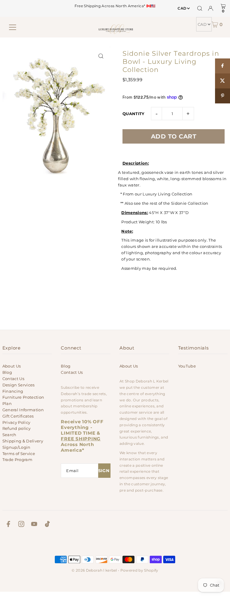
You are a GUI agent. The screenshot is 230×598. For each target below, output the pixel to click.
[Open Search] (199, 8)
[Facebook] (8, 525)
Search (9, 434)
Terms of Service (18, 453)
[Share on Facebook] (222, 65)
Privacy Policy (16, 422)
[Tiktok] (47, 525)
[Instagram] (21, 525)
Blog (7, 372)
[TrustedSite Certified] (115, 543)
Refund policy (16, 428)
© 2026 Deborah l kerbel (94, 570)
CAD (182, 8)
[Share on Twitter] (222, 80)
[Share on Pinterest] (222, 95)
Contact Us (13, 378)
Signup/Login (16, 447)
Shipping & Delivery (22, 441)
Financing (12, 391)
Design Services (18, 384)
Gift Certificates (18, 416)
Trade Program (17, 459)
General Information (23, 409)
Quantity (133, 113)
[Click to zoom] (101, 56)
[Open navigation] (12, 27)
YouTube (187, 366)
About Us (11, 366)
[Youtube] (34, 525)
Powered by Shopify (139, 570)
